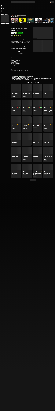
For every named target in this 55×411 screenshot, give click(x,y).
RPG (19, 60)
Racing (12, 62)
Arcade (14, 62)
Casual (12, 63)
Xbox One (12, 57)
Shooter (14, 60)
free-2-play (22, 70)
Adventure (17, 60)
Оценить (21, 53)
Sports (17, 61)
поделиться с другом (17, 35)
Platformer (16, 65)
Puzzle (14, 65)
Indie (11, 65)
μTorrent (20, 76)
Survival (15, 70)
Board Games (17, 62)
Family (19, 63)
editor (27, 70)
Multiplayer (12, 70)
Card (13, 63)
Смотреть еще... (17, 16)
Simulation (15, 61)
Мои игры (14, 96)
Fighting (12, 64)
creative (25, 70)
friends (17, 70)
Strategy (12, 61)
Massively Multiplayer (16, 64)
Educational (16, 63)
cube (19, 70)
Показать (5, 23)
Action (12, 60)
